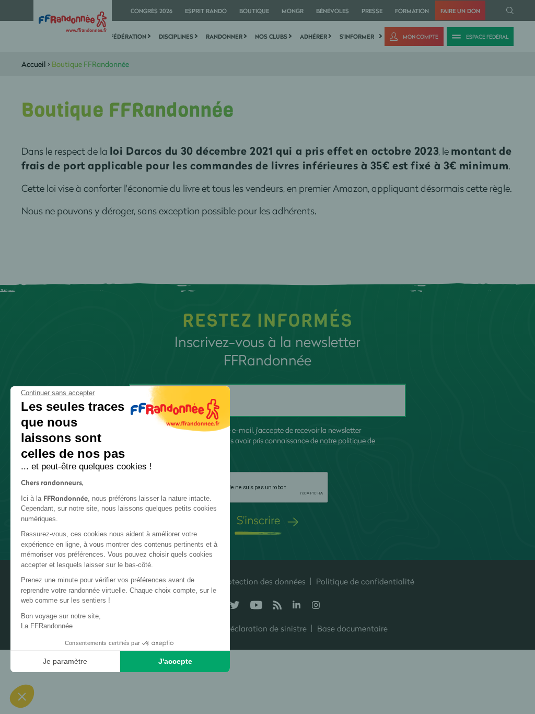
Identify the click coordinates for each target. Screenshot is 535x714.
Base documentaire (352, 628)
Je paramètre (65, 661)
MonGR (293, 11)
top (516, 643)
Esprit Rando (206, 11)
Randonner (224, 36)
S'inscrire (258, 519)
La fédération (123, 36)
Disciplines (176, 36)
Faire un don (460, 11)
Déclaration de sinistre (266, 628)
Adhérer (313, 36)
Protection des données (263, 581)
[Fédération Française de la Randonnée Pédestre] (73, 21)
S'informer (357, 36)
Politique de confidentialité (365, 581)
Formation (412, 11)
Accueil (33, 64)
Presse (372, 11)
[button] (21, 696)
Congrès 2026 (151, 11)
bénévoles (332, 11)
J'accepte (175, 661)
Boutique (254, 11)
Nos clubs (271, 36)
